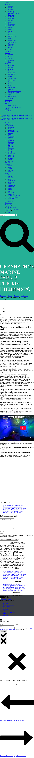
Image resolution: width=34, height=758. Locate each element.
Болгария (11, 11)
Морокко (11, 60)
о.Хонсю (24, 296)
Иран (10, 76)
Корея (10, 85)
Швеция (11, 38)
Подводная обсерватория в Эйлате (14, 510)
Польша (10, 35)
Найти (7, 103)
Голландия (11, 18)
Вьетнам (11, 65)
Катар (10, 82)
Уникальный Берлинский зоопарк (13, 587)
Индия (10, 71)
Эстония (11, 49)
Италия (10, 27)
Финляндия (12, 42)
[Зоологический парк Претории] (13, 505)
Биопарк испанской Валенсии (12, 584)
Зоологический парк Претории (12, 507)
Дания (10, 22)
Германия (11, 17)
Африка (7, 53)
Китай (10, 84)
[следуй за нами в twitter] (5, 597)
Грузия (10, 67)
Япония (10, 98)
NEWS (7, 109)
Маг (9, 111)
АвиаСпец (8, 102)
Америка (8, 51)
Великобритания (13, 13)
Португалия (12, 36)
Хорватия (11, 46)
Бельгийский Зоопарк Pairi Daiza (13, 590)
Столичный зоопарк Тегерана (12, 512)
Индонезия (11, 73)
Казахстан (11, 80)
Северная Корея (13, 93)
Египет (10, 55)
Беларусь (11, 8)
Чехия (10, 47)
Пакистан (11, 89)
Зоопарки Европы (8, 605)
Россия (7, 2)
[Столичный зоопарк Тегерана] (13, 511)
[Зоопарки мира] (5, 599)
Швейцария (12, 40)
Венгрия (11, 15)
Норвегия (11, 33)
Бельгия (10, 9)
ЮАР (9, 62)
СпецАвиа (6, 613)
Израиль (11, 69)
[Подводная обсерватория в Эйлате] (14, 508)
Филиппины (12, 96)
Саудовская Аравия (14, 91)
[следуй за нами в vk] (8, 597)
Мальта (10, 31)
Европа (7, 4)
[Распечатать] (0, 314)
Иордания (11, 74)
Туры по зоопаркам (14, 107)
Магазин (5, 615)
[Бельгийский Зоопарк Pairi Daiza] (14, 588)
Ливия (10, 56)
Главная (3, 296)
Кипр (10, 29)
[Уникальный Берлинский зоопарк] (14, 585)
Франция (11, 44)
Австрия (10, 6)
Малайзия (11, 87)
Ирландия (11, 24)
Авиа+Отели (12, 105)
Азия (6, 64)
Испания (11, 26)
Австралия (8, 100)
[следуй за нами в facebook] (3, 597)
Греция (10, 20)
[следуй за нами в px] (1, 597)
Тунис (10, 58)
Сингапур (11, 94)
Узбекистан (12, 78)
